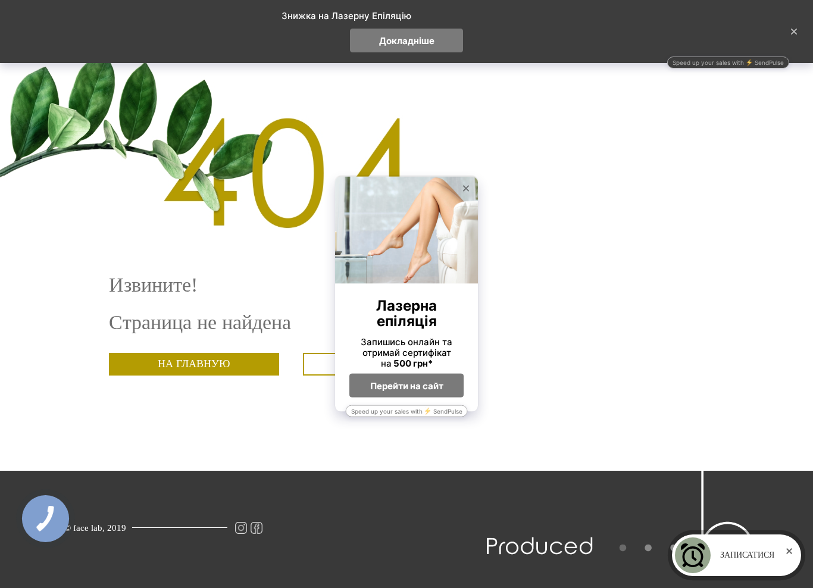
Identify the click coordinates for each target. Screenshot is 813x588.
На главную (194, 364)
